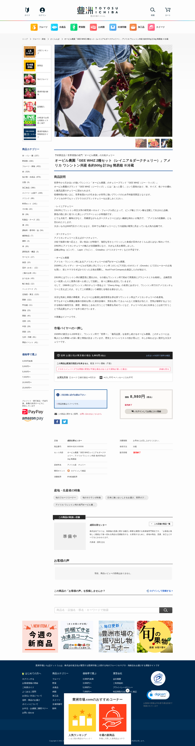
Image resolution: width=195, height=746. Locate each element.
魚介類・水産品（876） (32, 177)
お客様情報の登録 (30, 683)
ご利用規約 (118, 683)
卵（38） (26, 214)
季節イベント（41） (30, 342)
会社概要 (117, 679)
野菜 (54, 683)
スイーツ (160, 27)
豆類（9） (26, 182)
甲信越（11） (28, 305)
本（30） (26, 246)
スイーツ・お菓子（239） (33, 193)
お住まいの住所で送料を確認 (158, 355)
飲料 (54, 708)
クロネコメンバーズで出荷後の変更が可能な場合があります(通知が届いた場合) (92, 369)
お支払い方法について (32, 696)
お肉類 (101, 27)
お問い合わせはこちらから (91, 414)
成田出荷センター (74, 441)
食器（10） (27, 262)
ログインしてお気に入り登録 (148, 411)
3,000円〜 (26, 366)
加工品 (141, 27)
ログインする (28, 679)
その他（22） (28, 209)
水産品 (62, 27)
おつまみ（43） (28, 278)
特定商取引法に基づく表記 (125, 692)
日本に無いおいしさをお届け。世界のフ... (126, 497)
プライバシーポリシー (123, 687)
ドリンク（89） (28, 198)
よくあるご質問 (29, 692)
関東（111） (27, 300)
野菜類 (82, 27)
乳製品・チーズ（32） (31, 220)
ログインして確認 (78, 471)
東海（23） (27, 310)
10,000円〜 (27, 382)
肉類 (54, 692)
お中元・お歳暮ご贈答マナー (35, 708)
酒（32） (26, 225)
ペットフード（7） (30, 289)
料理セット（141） (30, 204)
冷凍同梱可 (57, 704)
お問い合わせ (28, 713)
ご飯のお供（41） (29, 273)
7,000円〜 (26, 377)
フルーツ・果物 (39, 39)
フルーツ (43, 27)
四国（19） (27, 332)
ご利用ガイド (28, 687)
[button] (158, 694)
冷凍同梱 (122, 27)
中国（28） (27, 326)
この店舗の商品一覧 (162, 524)
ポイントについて (30, 704)
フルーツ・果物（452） (32, 166)
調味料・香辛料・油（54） (33, 230)
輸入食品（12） (28, 284)
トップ (25, 39)
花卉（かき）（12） (30, 268)
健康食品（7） (28, 236)
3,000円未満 (27, 361)
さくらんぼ (54, 39)
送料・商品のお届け (31, 700)
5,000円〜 (26, 372)
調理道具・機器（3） (31, 252)
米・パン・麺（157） (31, 156)
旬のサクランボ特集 (92, 497)
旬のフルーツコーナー (66, 497)
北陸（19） (27, 321)
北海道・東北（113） (31, 294)
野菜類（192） (28, 161)
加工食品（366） (29, 188)
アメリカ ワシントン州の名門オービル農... (75, 505)
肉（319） (26, 172)
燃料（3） (26, 241)
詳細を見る (164, 369)
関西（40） (27, 316)
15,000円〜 (27, 388)
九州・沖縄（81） (29, 337)
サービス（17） (28, 257)
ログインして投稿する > (161, 591)
